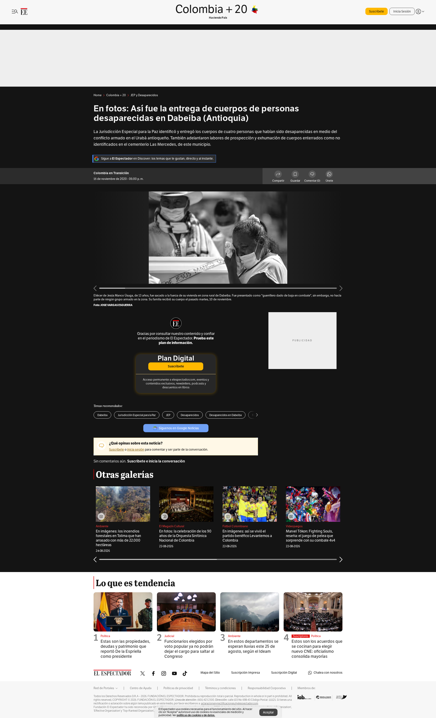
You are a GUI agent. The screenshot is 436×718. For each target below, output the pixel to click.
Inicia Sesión (402, 11)
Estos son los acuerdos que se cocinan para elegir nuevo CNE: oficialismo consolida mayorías (317, 649)
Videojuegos (294, 526)
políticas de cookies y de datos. (196, 715)
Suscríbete (376, 11)
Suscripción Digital (284, 673)
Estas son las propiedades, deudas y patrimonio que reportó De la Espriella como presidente (125, 649)
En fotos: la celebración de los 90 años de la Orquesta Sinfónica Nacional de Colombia (185, 536)
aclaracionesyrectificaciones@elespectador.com (229, 703)
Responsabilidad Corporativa (267, 688)
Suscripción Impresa (245, 673)
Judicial (169, 636)
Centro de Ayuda (140, 688)
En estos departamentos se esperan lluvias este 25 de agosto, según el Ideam (253, 646)
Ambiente (102, 526)
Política (105, 636)
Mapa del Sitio (210, 673)
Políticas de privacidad (178, 688)
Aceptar (268, 712)
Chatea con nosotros (328, 673)
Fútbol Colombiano (235, 526)
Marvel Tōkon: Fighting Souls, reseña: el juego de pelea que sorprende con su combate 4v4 (310, 536)
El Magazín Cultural (171, 526)
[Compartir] (278, 175)
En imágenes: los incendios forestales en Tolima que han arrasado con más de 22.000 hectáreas (118, 538)
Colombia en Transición (111, 173)
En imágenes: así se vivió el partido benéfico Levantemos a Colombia (247, 536)
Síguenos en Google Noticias (179, 428)
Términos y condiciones (220, 688)
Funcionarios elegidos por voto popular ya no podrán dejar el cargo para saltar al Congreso (189, 649)
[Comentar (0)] (312, 175)
